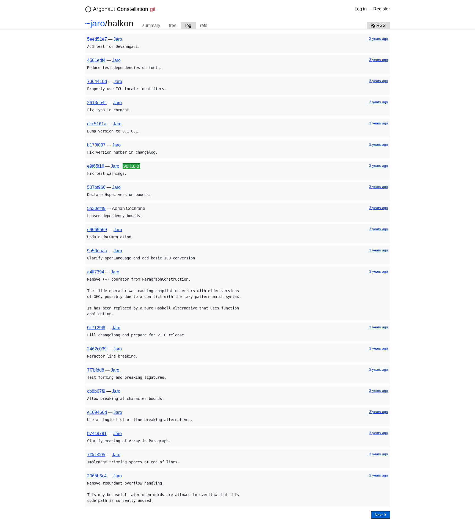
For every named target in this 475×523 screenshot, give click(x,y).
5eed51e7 (97, 39)
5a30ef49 (96, 208)
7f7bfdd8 (95, 370)
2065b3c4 (97, 476)
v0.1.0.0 (131, 166)
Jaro (118, 39)
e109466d (97, 412)
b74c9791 (97, 433)
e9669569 (97, 229)
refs (203, 25)
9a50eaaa (97, 250)
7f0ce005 (96, 454)
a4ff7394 (95, 272)
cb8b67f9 (96, 391)
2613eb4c (97, 102)
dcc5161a (96, 123)
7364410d (97, 81)
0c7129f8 (96, 327)
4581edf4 (96, 60)
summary (151, 25)
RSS (380, 25)
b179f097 (96, 145)
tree (172, 25)
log (188, 25)
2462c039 (97, 349)
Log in (361, 9)
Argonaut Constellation (124, 9)
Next (379, 515)
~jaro (95, 23)
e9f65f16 (95, 166)
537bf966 (96, 187)
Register (381, 9)
